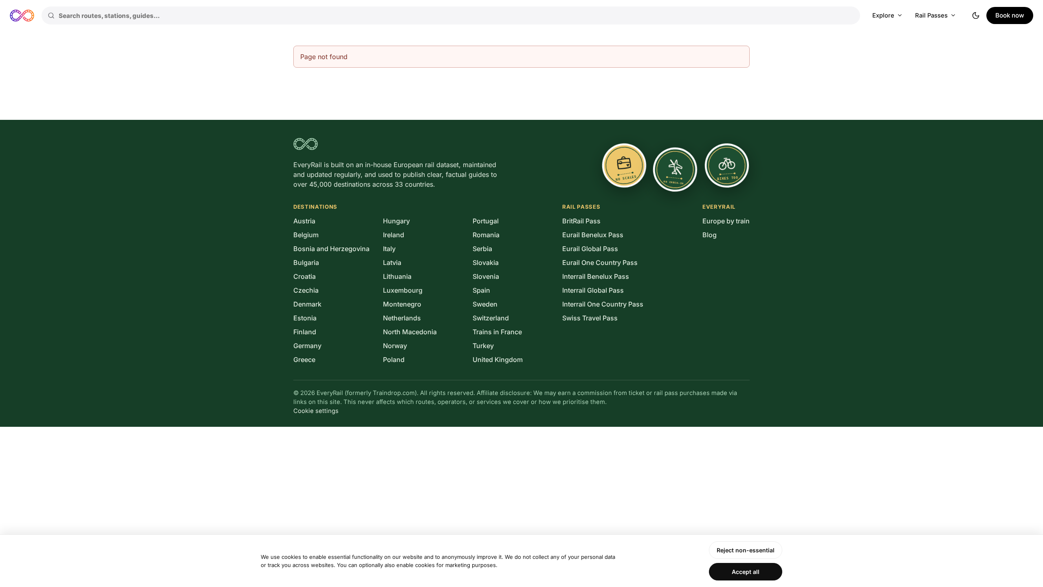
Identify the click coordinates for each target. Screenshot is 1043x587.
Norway (395, 346)
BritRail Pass (581, 221)
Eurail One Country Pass (600, 262)
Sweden (485, 304)
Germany (307, 346)
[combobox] (451, 15)
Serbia (482, 249)
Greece (304, 359)
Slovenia (486, 276)
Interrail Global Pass (593, 290)
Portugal (486, 221)
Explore (883, 15)
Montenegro (402, 304)
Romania (486, 235)
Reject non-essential (746, 550)
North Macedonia (410, 332)
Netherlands (402, 318)
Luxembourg (402, 290)
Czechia (306, 290)
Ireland (393, 235)
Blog (709, 235)
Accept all (745, 571)
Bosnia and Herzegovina (331, 249)
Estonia (305, 318)
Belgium (306, 235)
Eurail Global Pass (590, 249)
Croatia (304, 276)
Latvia (392, 262)
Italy (389, 249)
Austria (304, 221)
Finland (304, 332)
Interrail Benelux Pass (595, 276)
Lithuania (397, 276)
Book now (1009, 15)
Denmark (307, 304)
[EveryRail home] (22, 15)
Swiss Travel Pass (590, 318)
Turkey (483, 346)
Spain (481, 290)
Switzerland (491, 318)
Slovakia (486, 262)
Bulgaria (306, 262)
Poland (394, 359)
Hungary (396, 221)
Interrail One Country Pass (602, 304)
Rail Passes (931, 15)
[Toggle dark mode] (975, 15)
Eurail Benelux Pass (592, 235)
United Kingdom (498, 359)
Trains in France (497, 332)
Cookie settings (316, 411)
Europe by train (726, 221)
